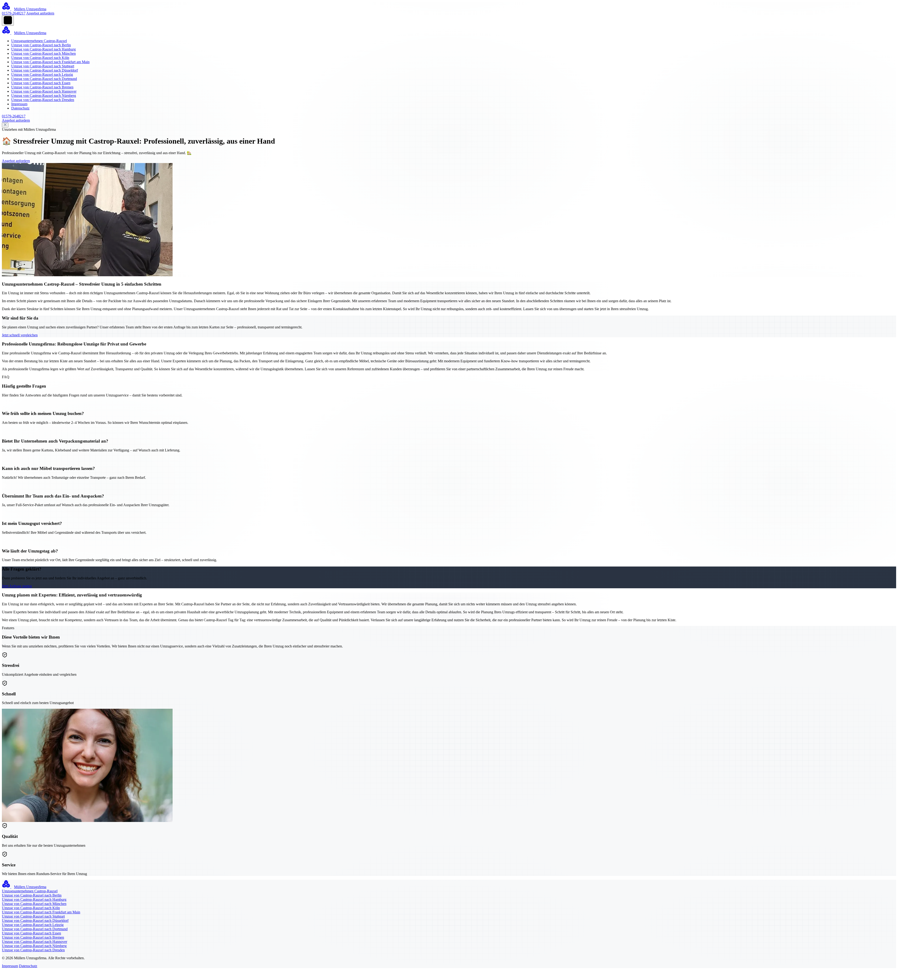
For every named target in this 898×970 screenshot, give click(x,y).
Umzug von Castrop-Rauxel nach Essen (40, 83)
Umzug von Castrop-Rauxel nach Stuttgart (42, 66)
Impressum (19, 104)
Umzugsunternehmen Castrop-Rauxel (39, 41)
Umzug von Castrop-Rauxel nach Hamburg (43, 49)
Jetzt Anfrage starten (17, 586)
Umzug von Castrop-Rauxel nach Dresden (42, 100)
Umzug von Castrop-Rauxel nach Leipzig (42, 74)
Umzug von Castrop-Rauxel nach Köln (40, 58)
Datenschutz (20, 108)
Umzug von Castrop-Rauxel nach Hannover (43, 91)
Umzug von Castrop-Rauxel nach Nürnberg (43, 96)
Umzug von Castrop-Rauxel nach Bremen (42, 87)
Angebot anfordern (40, 13)
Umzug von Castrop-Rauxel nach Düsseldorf (44, 70)
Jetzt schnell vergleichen (20, 335)
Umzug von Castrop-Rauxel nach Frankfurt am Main (50, 62)
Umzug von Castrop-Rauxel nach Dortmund (44, 79)
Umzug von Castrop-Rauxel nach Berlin (41, 45)
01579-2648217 (13, 13)
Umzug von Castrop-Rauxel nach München (43, 53)
